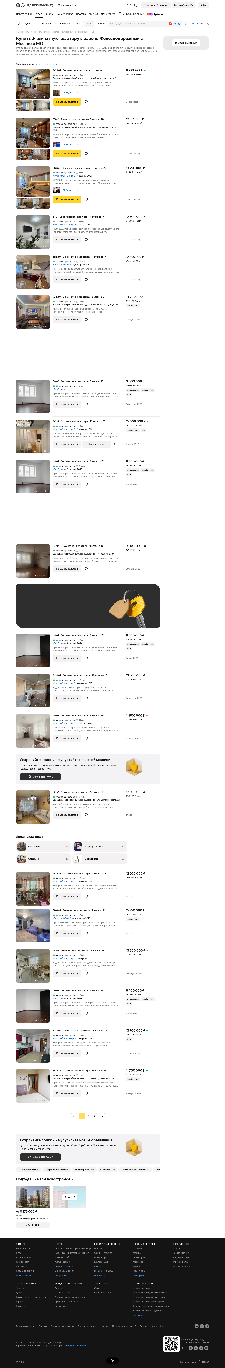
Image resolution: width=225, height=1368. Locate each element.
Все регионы (61, 1306)
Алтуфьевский (62, 1262)
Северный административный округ (73, 1248)
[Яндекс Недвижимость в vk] (197, 1326)
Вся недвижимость (25, 1326)
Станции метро (62, 1292)
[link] (203, 5)
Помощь (144, 1326)
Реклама (43, 1326)
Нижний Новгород (103, 1271)
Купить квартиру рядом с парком (149, 1292)
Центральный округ (65, 1271)
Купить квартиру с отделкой (147, 1310)
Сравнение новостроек (66, 1301)
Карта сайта (157, 1326)
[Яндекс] (203, 1361)
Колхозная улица (105, 78)
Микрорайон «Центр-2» (64, 176)
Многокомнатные (182, 1266)
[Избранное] (129, 5)
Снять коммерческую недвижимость (151, 1306)
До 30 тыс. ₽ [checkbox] (29, 610)
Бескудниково (23, 1248)
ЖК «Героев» (59, 389)
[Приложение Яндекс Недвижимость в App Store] (191, 1348)
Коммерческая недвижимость (31, 1297)
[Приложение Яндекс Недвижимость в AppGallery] (201, 1348)
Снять (97, 1288)
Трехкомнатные (181, 1253)
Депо (18, 1253)
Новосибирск (101, 1257)
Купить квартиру (141, 1288)
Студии (176, 1248)
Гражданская (22, 1262)
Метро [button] (176, 24)
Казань (97, 1266)
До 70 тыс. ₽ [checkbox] (70, 610)
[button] (136, 5)
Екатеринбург (101, 1262)
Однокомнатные (181, 1262)
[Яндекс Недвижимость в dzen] (202, 1326)
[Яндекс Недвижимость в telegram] (207, 1326)
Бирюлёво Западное (65, 1266)
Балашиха (58, 78)
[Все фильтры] (19, 24)
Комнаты (20, 1306)
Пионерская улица (106, 127)
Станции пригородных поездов (70, 1297)
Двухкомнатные (181, 1257)
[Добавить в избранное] (86, 102)
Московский (139, 1262)
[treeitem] (24, 14)
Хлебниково (22, 1266)
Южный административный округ (72, 1253)
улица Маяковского (106, 800)
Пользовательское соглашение (93, 1326)
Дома (19, 1292)
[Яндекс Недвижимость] (35, 5)
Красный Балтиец (25, 1271)
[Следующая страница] (102, 1116)
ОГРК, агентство (71, 92)
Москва (98, 1248)
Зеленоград (139, 1257)
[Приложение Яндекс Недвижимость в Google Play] (196, 1348)
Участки (20, 1288)
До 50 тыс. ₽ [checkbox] (50, 610)
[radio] (88, 1116)
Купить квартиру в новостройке (149, 1301)
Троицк (136, 1266)
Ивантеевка (139, 1271)
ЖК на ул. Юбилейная (63, 264)
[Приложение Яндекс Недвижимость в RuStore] (206, 1348)
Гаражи (19, 1301)
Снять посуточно (102, 1292)
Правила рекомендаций (124, 1326)
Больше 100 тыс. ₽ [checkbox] (33, 619)
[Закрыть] (207, 23)
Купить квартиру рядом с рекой (149, 1297)
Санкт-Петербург (103, 1253)
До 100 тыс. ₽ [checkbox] (91, 610)
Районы (59, 1288)
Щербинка (138, 1248)
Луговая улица (104, 554)
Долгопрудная (23, 1257)
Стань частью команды (62, 1326)
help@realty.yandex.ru (76, 1345)
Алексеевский (62, 1257)
